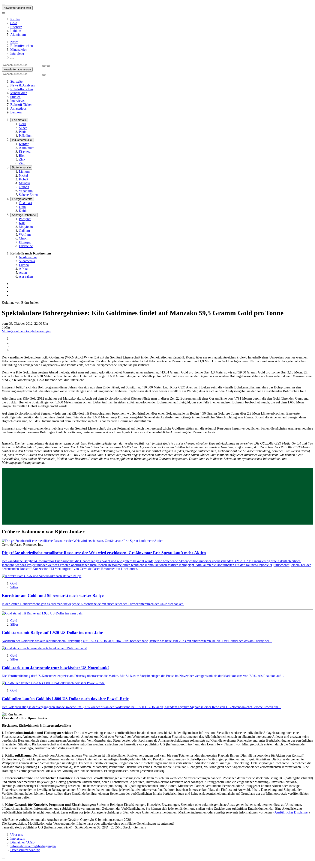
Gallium (24, 230)
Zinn (22, 163)
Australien (26, 276)
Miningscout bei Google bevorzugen (26, 331)
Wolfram (25, 234)
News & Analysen (22, 85)
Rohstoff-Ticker (21, 104)
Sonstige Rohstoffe (24, 215)
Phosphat (25, 219)
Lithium (15, 31)
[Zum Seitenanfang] (3, 858)
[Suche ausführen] (48, 66)
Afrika (23, 269)
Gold (13, 23)
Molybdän (26, 227)
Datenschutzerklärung (25, 850)
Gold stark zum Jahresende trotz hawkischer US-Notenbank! (55, 667)
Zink (22, 159)
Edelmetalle (19, 120)
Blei (21, 155)
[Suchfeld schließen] (44, 66)
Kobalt (23, 179)
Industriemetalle (22, 139)
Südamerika (27, 261)
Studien (15, 97)
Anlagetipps (18, 108)
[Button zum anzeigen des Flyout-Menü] (3, 4)
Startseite (16, 81)
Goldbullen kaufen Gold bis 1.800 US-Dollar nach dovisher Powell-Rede (65, 698)
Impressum (17, 838)
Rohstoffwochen (21, 46)
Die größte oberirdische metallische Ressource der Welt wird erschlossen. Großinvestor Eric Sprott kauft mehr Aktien (104, 552)
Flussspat (25, 242)
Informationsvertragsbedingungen (33, 846)
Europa (24, 265)
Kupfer (15, 19)
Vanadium (26, 191)
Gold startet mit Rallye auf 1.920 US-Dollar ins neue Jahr (52, 632)
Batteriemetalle (21, 167)
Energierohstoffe (22, 199)
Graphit (24, 187)
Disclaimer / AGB (22, 842)
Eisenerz (16, 27)
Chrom (23, 238)
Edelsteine (26, 246)
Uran (22, 207)
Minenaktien (18, 49)
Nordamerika (28, 257)
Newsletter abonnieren (17, 7)
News (14, 42)
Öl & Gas (25, 203)
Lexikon (16, 112)
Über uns (16, 834)
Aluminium (18, 34)
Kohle (23, 211)
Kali (22, 223)
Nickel (23, 175)
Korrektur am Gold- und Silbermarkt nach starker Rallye (53, 595)
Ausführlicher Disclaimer (291, 812)
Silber (23, 128)
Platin (23, 132)
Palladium (25, 135)
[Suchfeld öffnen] (12, 58)
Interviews (17, 53)
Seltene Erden (28, 194)
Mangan (24, 183)
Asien (23, 272)
